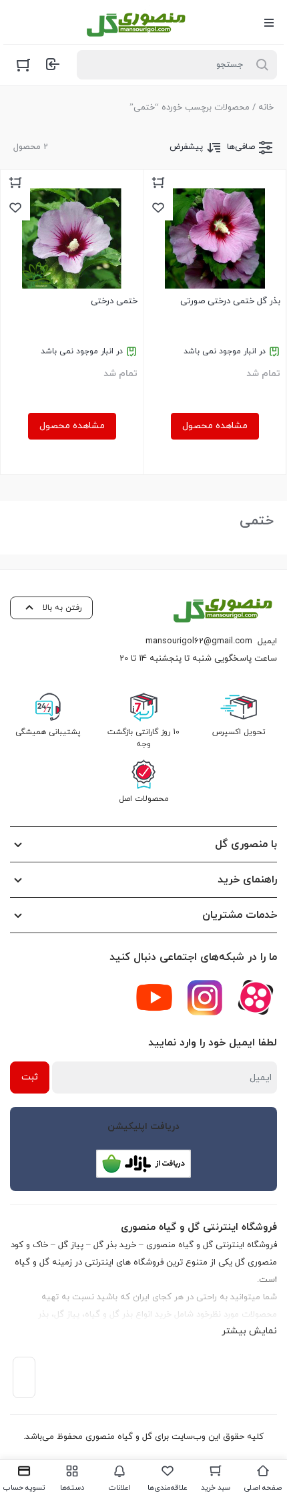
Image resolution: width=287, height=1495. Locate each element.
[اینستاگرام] (205, 997)
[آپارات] (255, 997)
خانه (266, 108)
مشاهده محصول (215, 426)
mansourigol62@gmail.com (199, 641)
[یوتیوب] (154, 997)
